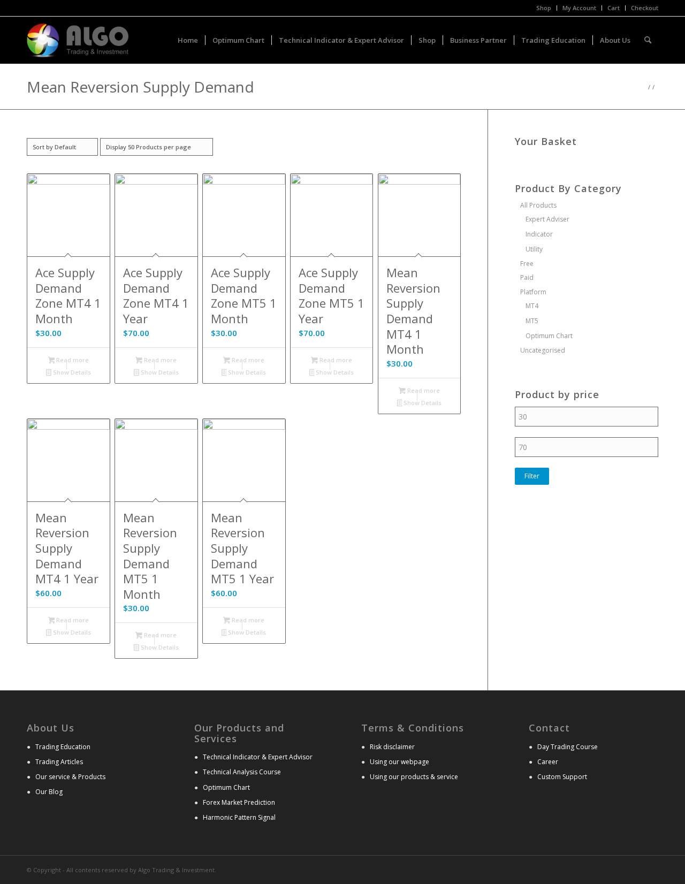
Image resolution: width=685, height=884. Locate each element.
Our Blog (49, 791)
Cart (613, 8)
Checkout (644, 8)
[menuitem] (544, 8)
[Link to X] (634, 869)
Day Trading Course (567, 746)
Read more (72, 360)
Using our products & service (414, 776)
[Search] (647, 40)
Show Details (71, 372)
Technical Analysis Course (242, 771)
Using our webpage (399, 761)
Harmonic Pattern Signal (239, 817)
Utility (534, 249)
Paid (527, 277)
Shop (543, 8)
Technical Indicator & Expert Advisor (258, 756)
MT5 (532, 320)
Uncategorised (542, 350)
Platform (533, 291)
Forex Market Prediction (239, 802)
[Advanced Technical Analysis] (78, 40)
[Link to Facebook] (650, 869)
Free (527, 263)
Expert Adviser (547, 219)
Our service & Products (70, 776)
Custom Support (562, 776)
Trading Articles (59, 761)
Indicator (539, 234)
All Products (538, 205)
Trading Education (62, 746)
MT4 (532, 305)
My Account (579, 8)
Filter (531, 476)
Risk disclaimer (392, 746)
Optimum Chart (549, 335)
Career (547, 761)
